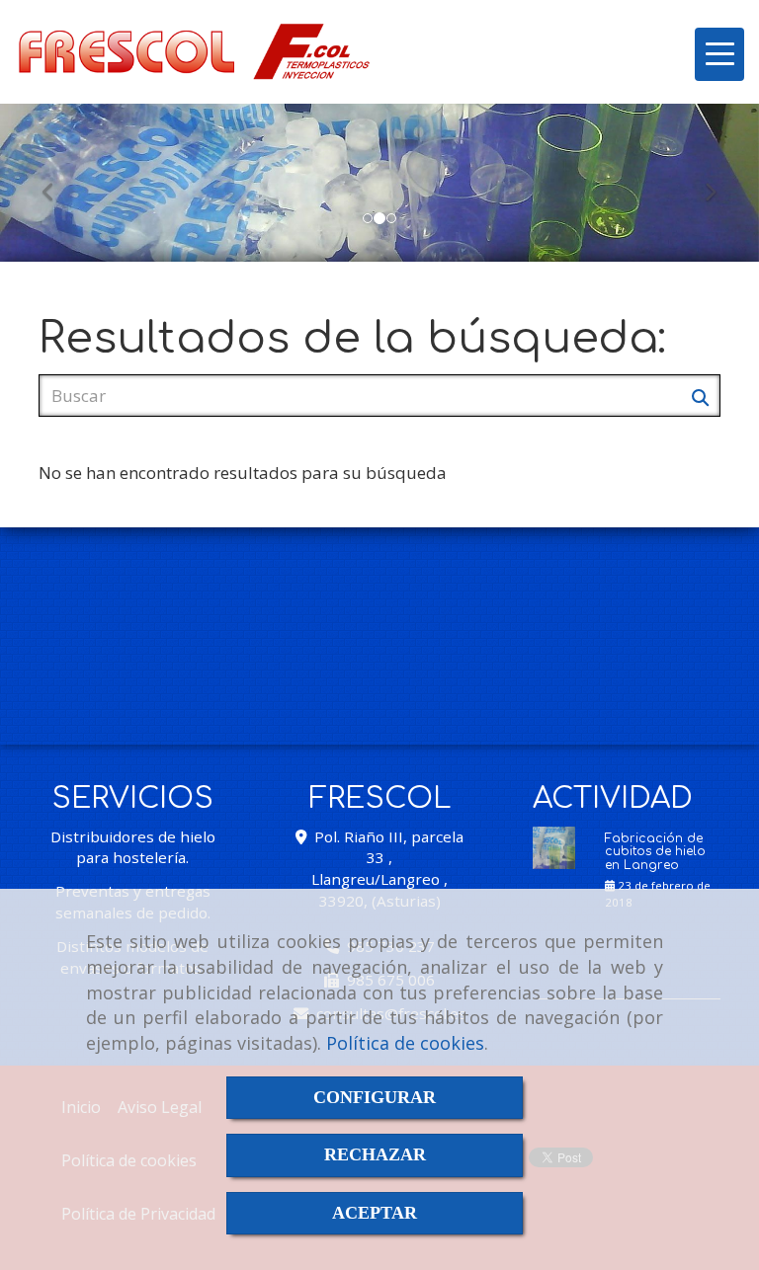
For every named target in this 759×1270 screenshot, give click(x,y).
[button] (57, 182)
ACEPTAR (374, 1213)
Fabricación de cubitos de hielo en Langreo (655, 852)
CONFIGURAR (374, 1097)
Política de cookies (405, 1043)
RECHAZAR (375, 1154)
